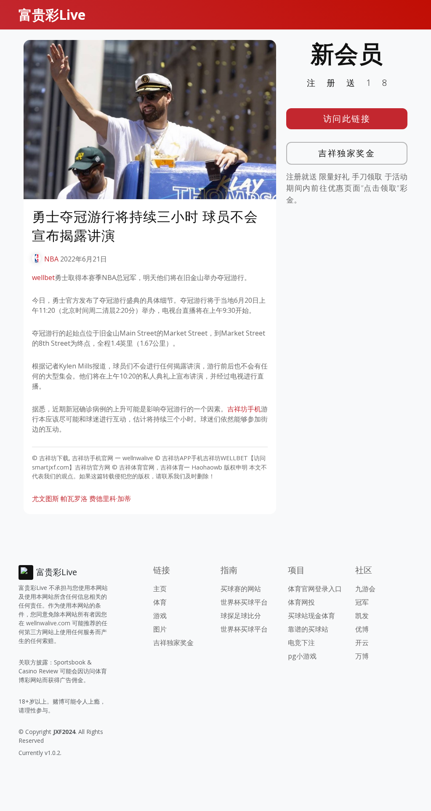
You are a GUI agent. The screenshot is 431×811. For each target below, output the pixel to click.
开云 (362, 642)
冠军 (362, 602)
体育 (160, 602)
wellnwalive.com (48, 623)
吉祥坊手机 (244, 409)
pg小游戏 (302, 656)
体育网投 (301, 602)
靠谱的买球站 (308, 629)
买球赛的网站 (241, 588)
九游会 (365, 588)
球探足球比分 (241, 615)
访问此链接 (347, 118)
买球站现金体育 (311, 615)
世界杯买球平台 (244, 602)
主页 (160, 588)
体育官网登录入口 (315, 588)
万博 (362, 656)
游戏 (160, 615)
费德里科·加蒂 (110, 498)
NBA (51, 259)
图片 (160, 629)
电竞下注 (301, 642)
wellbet (43, 277)
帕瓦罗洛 (74, 498)
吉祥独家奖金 (346, 153)
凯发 (362, 615)
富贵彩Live (52, 14)
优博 (362, 629)
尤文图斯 (45, 498)
